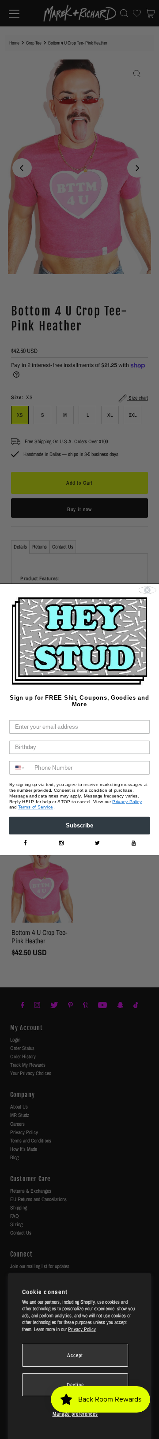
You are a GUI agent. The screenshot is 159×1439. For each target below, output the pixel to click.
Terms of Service (35, 807)
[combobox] (20, 768)
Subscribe (79, 826)
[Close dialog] (147, 590)
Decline (75, 1384)
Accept (75, 1355)
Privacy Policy (82, 1329)
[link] (25, 843)
